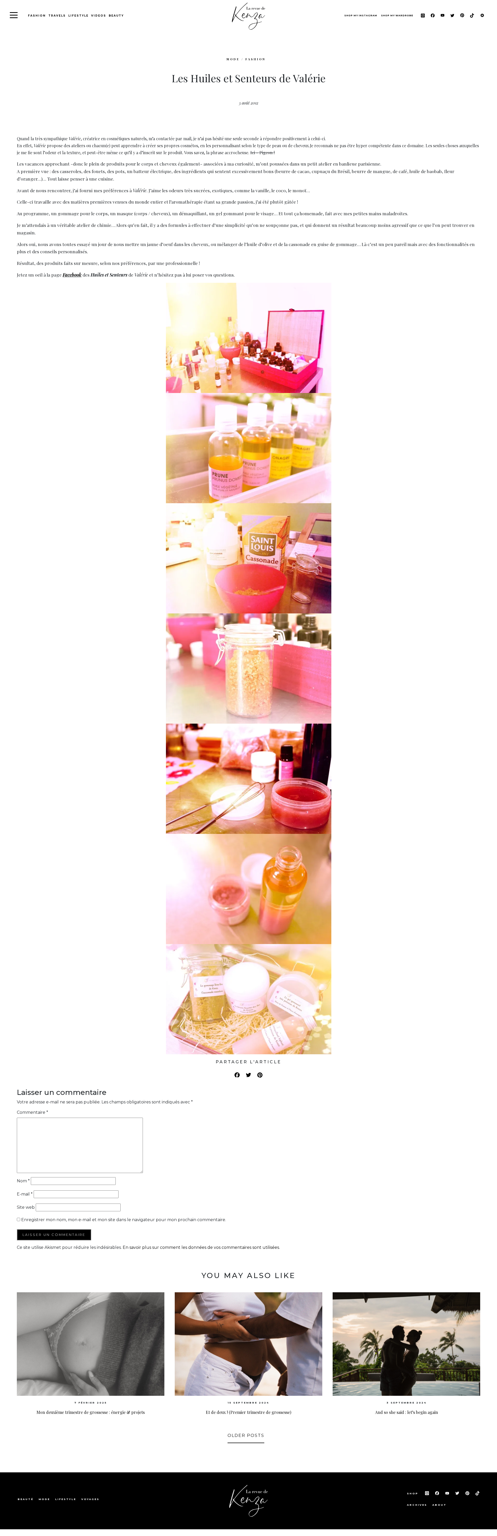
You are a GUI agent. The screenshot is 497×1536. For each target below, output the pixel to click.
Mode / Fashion (246, 59)
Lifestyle (78, 15)
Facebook (72, 275)
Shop (413, 1493)
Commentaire (32, 1112)
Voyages (90, 1499)
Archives (417, 1504)
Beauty (116, 15)
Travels (57, 15)
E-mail (25, 1194)
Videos (98, 15)
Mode (44, 1499)
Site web (26, 1207)
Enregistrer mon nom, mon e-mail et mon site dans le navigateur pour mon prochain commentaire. (123, 1219)
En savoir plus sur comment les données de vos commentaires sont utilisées (201, 1247)
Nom (23, 1180)
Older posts (246, 1435)
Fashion (37, 15)
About (439, 1504)
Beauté (25, 1499)
